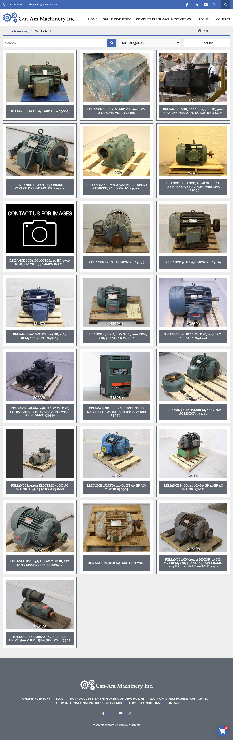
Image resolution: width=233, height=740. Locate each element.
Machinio (135, 724)
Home (92, 19)
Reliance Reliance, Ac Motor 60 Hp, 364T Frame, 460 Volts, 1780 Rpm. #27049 (193, 186)
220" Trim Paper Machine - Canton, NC (179, 698)
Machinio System (103, 724)
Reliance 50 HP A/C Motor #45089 (193, 262)
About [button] (203, 19)
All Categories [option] (133, 43)
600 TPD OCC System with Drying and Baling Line (106, 698)
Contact (223, 19)
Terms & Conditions (144, 702)
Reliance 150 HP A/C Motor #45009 (39, 111)
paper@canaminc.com (45, 4)
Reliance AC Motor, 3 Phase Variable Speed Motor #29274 (40, 186)
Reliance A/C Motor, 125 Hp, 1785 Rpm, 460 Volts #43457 (39, 336)
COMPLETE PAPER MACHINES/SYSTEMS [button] (163, 19)
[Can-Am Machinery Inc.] (116, 684)
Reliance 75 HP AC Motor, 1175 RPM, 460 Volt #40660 (193, 336)
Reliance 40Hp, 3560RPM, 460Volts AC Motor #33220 (193, 411)
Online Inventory (117, 19)
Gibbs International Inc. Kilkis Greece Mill (89, 702)
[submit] (111, 43)
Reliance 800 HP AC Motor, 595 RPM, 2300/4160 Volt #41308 (117, 111)
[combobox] (150, 43)
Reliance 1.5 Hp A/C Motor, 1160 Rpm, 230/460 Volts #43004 (116, 336)
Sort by (207, 43)
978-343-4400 (15, 4)
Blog (60, 698)
